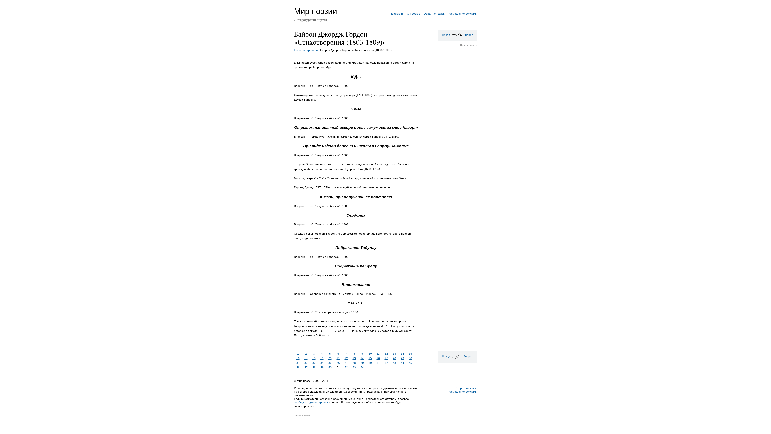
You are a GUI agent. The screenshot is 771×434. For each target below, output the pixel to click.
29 (402, 358)
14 (402, 353)
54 (362, 367)
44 (402, 362)
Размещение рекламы (462, 13)
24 (362, 358)
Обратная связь (434, 13)
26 (378, 358)
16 (298, 358)
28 (394, 358)
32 (306, 362)
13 (394, 353)
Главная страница (306, 50)
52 (346, 367)
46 (298, 367)
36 (338, 362)
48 (314, 367)
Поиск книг (397, 13)
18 (314, 358)
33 (314, 362)
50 (330, 367)
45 (410, 362)
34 (322, 362)
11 (378, 353)
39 (362, 362)
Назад (446, 34)
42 (386, 362)
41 (378, 362)
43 (394, 362)
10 (370, 353)
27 (386, 358)
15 (410, 353)
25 (370, 358)
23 (354, 358)
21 (338, 358)
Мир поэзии (315, 11)
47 (306, 367)
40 (370, 362)
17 (306, 358)
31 (298, 362)
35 (330, 362)
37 (346, 362)
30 (410, 358)
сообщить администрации (311, 402)
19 (322, 358)
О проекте (413, 13)
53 (354, 367)
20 (330, 358)
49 (322, 367)
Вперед (468, 34)
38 (354, 362)
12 (386, 353)
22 (346, 358)
